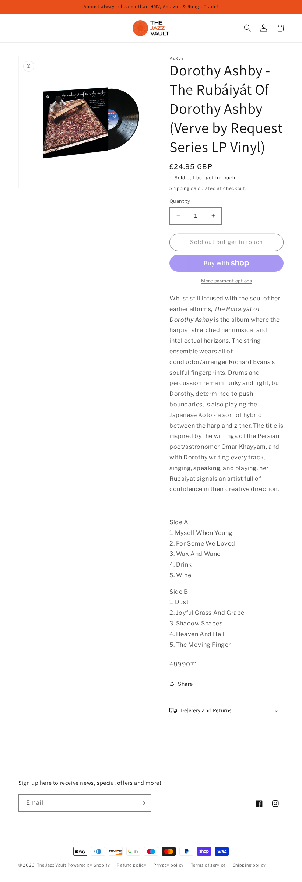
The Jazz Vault (51, 865)
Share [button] (185, 684)
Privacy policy (168, 865)
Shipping (179, 188)
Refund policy (131, 865)
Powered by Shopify (88, 865)
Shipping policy (249, 865)
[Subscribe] (142, 803)
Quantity (179, 201)
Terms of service (208, 865)
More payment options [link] (226, 280)
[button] (22, 28)
